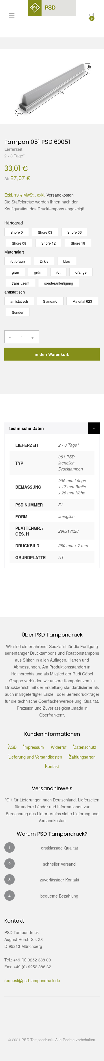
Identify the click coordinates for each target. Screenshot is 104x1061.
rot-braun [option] (17, 261)
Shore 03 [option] (45, 232)
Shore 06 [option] (74, 232)
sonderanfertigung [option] (58, 283)
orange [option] (81, 272)
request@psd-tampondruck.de (32, 980)
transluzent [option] (20, 283)
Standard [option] (50, 301)
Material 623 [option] (82, 301)
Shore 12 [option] (48, 243)
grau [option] (15, 272)
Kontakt (52, 766)
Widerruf (58, 747)
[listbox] (52, 237)
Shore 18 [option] (78, 243)
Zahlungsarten (82, 757)
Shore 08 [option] (19, 243)
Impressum (33, 747)
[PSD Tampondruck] (52, 16)
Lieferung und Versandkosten (35, 757)
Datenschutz (84, 747)
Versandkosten (60, 195)
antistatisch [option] (19, 301)
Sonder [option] (17, 312)
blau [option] (66, 261)
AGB (12, 747)
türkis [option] (44, 261)
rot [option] (58, 272)
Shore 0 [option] (16, 232)
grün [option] (37, 272)
